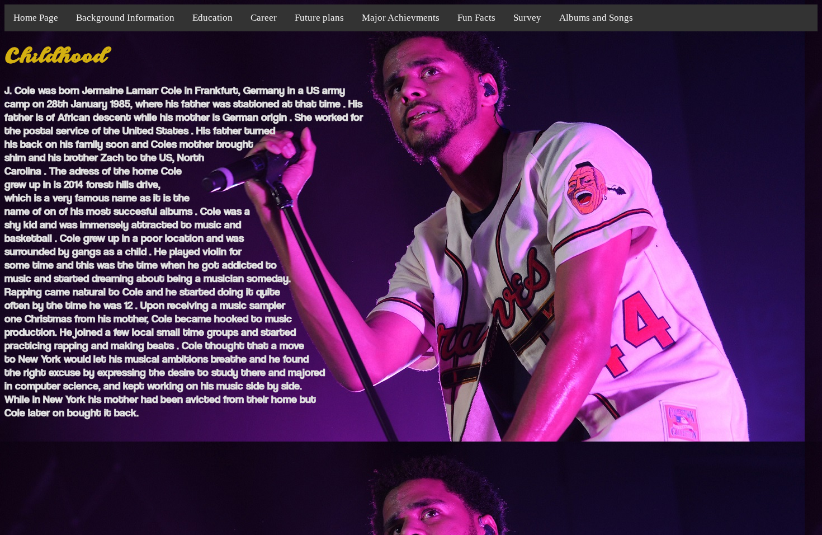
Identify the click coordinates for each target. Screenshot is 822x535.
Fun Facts (476, 17)
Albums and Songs (596, 17)
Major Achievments (401, 17)
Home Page (35, 17)
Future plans (319, 17)
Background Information (125, 17)
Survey (527, 17)
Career (264, 17)
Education (212, 17)
